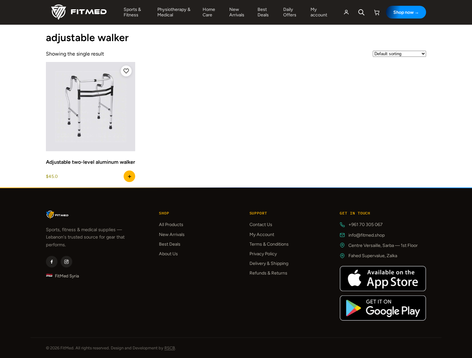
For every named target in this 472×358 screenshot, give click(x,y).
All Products (171, 224)
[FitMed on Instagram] (66, 261)
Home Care (209, 12)
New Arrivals (236, 12)
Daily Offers (289, 12)
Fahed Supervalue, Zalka (372, 255)
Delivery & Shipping (268, 263)
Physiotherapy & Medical (173, 12)
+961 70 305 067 (365, 224)
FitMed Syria (62, 276)
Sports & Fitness (132, 12)
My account (318, 12)
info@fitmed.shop (366, 235)
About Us (168, 254)
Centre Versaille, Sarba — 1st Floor (383, 245)
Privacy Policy (263, 254)
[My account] (346, 12)
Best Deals (263, 12)
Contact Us (260, 224)
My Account (261, 234)
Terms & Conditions (269, 244)
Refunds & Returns (268, 273)
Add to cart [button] (129, 176)
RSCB (169, 347)
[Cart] (377, 12)
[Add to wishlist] (126, 70)
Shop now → (406, 12)
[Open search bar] (361, 12)
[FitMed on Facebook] (51, 261)
